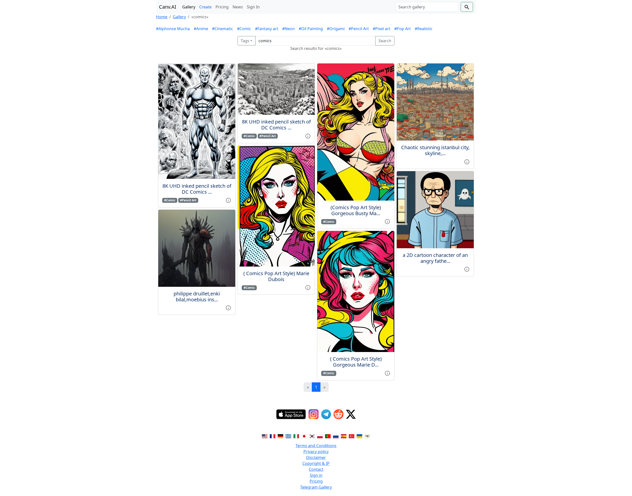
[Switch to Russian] (336, 435)
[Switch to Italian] (296, 435)
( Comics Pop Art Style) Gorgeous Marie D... (356, 361)
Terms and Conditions (316, 445)
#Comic (244, 28)
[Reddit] (338, 414)
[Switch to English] (265, 435)
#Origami (336, 28)
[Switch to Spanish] (344, 435)
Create (205, 7)
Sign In (253, 7)
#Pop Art (402, 28)
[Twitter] (351, 414)
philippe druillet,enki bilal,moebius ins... (197, 296)
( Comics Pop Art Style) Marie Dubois (276, 276)
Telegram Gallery (316, 487)
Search (384, 40)
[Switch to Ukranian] (359, 435)
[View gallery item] (228, 200)
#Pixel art (381, 28)
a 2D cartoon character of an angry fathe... (435, 258)
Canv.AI (167, 6)
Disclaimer (316, 457)
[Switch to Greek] (288, 435)
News (238, 7)
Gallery (188, 7)
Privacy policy (316, 451)
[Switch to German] (280, 435)
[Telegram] (326, 414)
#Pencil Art (359, 28)
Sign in (316, 475)
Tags (245, 40)
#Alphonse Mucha (173, 28)
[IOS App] (291, 414)
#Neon (288, 28)
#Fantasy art (266, 28)
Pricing (222, 7)
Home (161, 17)
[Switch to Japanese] (304, 435)
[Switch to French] (273, 435)
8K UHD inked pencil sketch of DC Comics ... (196, 189)
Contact (316, 469)
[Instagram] (313, 414)
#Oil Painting (311, 28)
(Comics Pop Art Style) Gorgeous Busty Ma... (356, 210)
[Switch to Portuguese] (328, 435)
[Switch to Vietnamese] (367, 435)
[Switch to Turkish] (352, 435)
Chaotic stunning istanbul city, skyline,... (435, 150)
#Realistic (424, 28)
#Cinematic (222, 28)
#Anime (201, 28)
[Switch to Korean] (312, 435)
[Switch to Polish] (320, 435)
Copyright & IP (316, 463)
